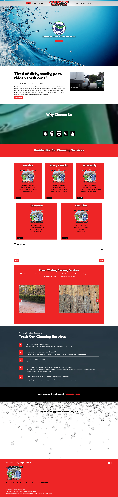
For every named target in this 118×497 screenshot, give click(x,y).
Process (41, 3)
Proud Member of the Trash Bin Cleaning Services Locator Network (21, 491)
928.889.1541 (72, 394)
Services (34, 3)
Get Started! (59, 41)
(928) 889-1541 (27, 463)
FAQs (76, 3)
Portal (89, 3)
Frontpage (35, 248)
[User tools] (101, 249)
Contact (82, 3)
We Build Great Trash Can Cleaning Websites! (43, 493)
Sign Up (18, 197)
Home (28, 3)
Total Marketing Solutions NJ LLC (26, 493)
